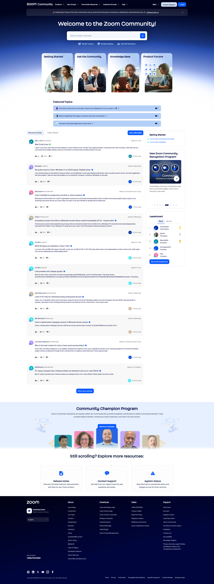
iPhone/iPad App (105, 526)
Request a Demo (137, 518)
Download (104, 502)
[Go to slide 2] (157, 205)
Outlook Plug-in (105, 522)
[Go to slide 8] (176, 205)
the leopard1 (164, 227)
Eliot (161, 254)
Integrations (72, 522)
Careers (71, 518)
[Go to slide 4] (163, 205)
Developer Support (169, 540)
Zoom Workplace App (107, 507)
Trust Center (122, 577)
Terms (107, 577)
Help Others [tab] (52, 132)
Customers (72, 511)
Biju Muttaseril (40, 318)
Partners (71, 526)
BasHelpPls (164, 240)
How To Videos (73, 548)
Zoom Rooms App (106, 511)
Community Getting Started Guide (162, 139)
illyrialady (38, 166)
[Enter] (142, 35)
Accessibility (167, 537)
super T (37, 217)
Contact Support (169, 5)
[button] (135, 132)
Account (166, 511)
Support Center (168, 515)
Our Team (71, 515)
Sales (133, 502)
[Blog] (28, 572)
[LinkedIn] (33, 572)
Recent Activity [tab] (35, 132)
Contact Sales (136, 511)
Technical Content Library (172, 526)
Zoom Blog (72, 507)
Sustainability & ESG (75, 537)
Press (70, 533)
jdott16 (162, 233)
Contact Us (167, 533)
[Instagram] (47, 572)
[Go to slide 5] (166, 205)
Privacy (113, 577)
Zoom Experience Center (140, 526)
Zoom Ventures (73, 555)
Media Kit (71, 544)
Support (167, 502)
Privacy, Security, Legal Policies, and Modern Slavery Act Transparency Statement (174, 546)
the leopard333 (165, 247)
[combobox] (103, 35)
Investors (71, 529)
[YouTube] (42, 572)
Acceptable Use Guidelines (136, 577)
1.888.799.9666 (34, 558)
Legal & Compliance (153, 577)
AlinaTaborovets (40, 293)
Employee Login (180, 577)
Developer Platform (75, 551)
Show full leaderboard (159, 262)
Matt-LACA (39, 140)
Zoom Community (169, 522)
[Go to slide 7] (174, 205)
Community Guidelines (158, 142)
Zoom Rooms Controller (108, 515)
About (70, 502)
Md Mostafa (39, 367)
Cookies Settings (167, 577)
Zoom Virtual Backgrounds (109, 533)
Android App (104, 529)
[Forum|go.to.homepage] (40, 4)
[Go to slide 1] (155, 205)
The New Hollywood (42, 342)
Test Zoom (167, 507)
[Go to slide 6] (169, 205)
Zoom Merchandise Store (77, 559)
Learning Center (169, 518)
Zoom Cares (72, 540)
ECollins (38, 242)
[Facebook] (52, 572)
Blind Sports (39, 191)
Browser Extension (106, 518)
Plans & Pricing (136, 515)
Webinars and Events (138, 522)
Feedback (166, 529)
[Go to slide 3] (160, 205)
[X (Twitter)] (37, 572)
